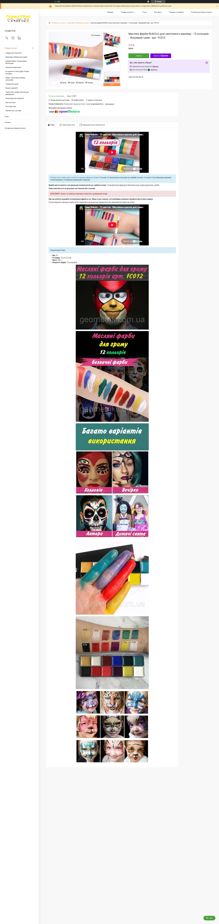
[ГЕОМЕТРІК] (19, 19)
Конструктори (10, 106)
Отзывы (7, 122)
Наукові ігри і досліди (13, 110)
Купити (139, 56)
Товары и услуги (11, 48)
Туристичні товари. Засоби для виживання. (17, 93)
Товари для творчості (13, 53)
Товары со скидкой (176, 12)
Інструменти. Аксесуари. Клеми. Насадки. (17, 72)
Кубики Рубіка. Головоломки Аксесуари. (16, 62)
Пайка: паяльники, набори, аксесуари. (15, 79)
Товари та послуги (59, 23)
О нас (7, 116)
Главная (110, 12)
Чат (211, 918)
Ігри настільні (10, 102)
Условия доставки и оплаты (15, 128)
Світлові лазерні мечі (13, 67)
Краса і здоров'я (11, 88)
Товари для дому (11, 84)
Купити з (157, 56)
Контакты (158, 12)
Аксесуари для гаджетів (14, 98)
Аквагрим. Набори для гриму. (16, 57)
